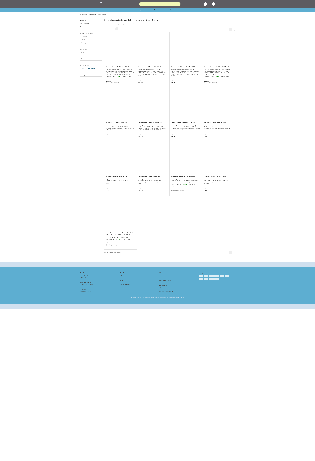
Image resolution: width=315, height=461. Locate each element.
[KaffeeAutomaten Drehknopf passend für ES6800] (185, 105)
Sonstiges (83, 75)
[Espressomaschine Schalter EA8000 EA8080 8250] (120, 50)
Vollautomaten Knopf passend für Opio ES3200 (183, 176)
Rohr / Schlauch (85, 65)
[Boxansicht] (116, 28)
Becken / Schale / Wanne (87, 33)
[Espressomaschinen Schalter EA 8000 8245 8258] (153, 105)
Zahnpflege (122, 10)
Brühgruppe (84, 36)
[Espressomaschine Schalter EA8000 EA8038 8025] (185, 50)
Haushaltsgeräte (167, 10)
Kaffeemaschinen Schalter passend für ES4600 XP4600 (119, 230)
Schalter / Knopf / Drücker (88, 68)
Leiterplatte (84, 55)
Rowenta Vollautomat (85, 30)
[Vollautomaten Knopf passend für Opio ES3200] (185, 159)
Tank (82, 59)
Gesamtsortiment (84, 23)
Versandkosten (116, 82)
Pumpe (83, 62)
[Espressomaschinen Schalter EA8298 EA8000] (153, 50)
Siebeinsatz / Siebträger (86, 71)
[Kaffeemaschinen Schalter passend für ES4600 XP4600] (120, 213)
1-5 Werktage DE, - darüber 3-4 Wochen (120, 76)
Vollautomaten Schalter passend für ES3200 (215, 176)
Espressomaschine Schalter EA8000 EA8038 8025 (183, 67)
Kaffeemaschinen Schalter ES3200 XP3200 (116, 122)
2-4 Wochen (178, 132)
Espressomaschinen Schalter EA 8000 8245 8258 (150, 122)
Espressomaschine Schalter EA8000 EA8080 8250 (118, 67)
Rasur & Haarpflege (106, 10)
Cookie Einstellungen (124, 289)
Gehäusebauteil (84, 46)
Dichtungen (84, 43)
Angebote (192, 10)
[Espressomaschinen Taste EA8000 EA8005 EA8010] (218, 50)
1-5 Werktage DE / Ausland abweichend (151, 78)
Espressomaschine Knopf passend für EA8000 (215, 122)
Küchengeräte (151, 10)
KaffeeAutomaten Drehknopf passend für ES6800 (183, 122)
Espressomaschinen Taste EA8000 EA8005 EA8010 (216, 67)
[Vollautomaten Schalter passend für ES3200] (218, 159)
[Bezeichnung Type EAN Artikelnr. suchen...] (178, 4)
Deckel (83, 39)
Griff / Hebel (84, 49)
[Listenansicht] (120, 28)
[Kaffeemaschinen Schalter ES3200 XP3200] (120, 105)
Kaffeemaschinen (136, 10)
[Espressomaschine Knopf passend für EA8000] (218, 105)
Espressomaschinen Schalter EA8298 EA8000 (149, 67)
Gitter (82, 52)
